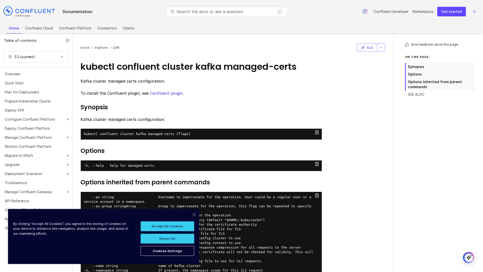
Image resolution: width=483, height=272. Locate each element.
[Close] (194, 214)
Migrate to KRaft (19, 155)
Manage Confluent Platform (28, 137)
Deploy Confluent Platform (27, 128)
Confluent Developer (391, 11)
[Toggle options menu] (381, 47)
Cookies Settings (167, 251)
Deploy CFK (14, 110)
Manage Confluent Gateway (28, 192)
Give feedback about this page (434, 44)
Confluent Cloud (39, 28)
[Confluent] (29, 11)
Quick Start (14, 83)
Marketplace (423, 11)
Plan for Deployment (22, 92)
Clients (128, 28)
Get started (451, 11)
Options (415, 74)
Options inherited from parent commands (435, 84)
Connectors (107, 28)
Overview (12, 74)
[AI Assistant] (365, 11)
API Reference (17, 201)
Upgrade (12, 164)
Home (14, 28)
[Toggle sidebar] (67, 40)
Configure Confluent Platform (30, 119)
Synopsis (416, 66)
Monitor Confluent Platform (28, 146)
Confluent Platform (75, 28)
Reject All (167, 238)
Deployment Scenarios (23, 174)
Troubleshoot (16, 183)
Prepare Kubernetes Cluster (28, 101)
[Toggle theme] (474, 11)
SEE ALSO (416, 94)
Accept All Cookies (167, 226)
